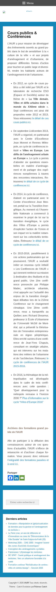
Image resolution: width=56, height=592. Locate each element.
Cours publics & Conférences (22, 34)
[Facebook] (10, 477)
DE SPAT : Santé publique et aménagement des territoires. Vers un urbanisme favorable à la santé (29, 558)
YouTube (21, 495)
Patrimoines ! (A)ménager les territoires (25, 552)
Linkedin (15, 495)
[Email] (22, 477)
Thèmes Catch (40, 587)
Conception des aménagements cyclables (26, 549)
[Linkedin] (16, 477)
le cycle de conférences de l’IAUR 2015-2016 (31, 362)
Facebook (8, 495)
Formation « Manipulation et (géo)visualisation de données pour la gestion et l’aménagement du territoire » (28, 527)
